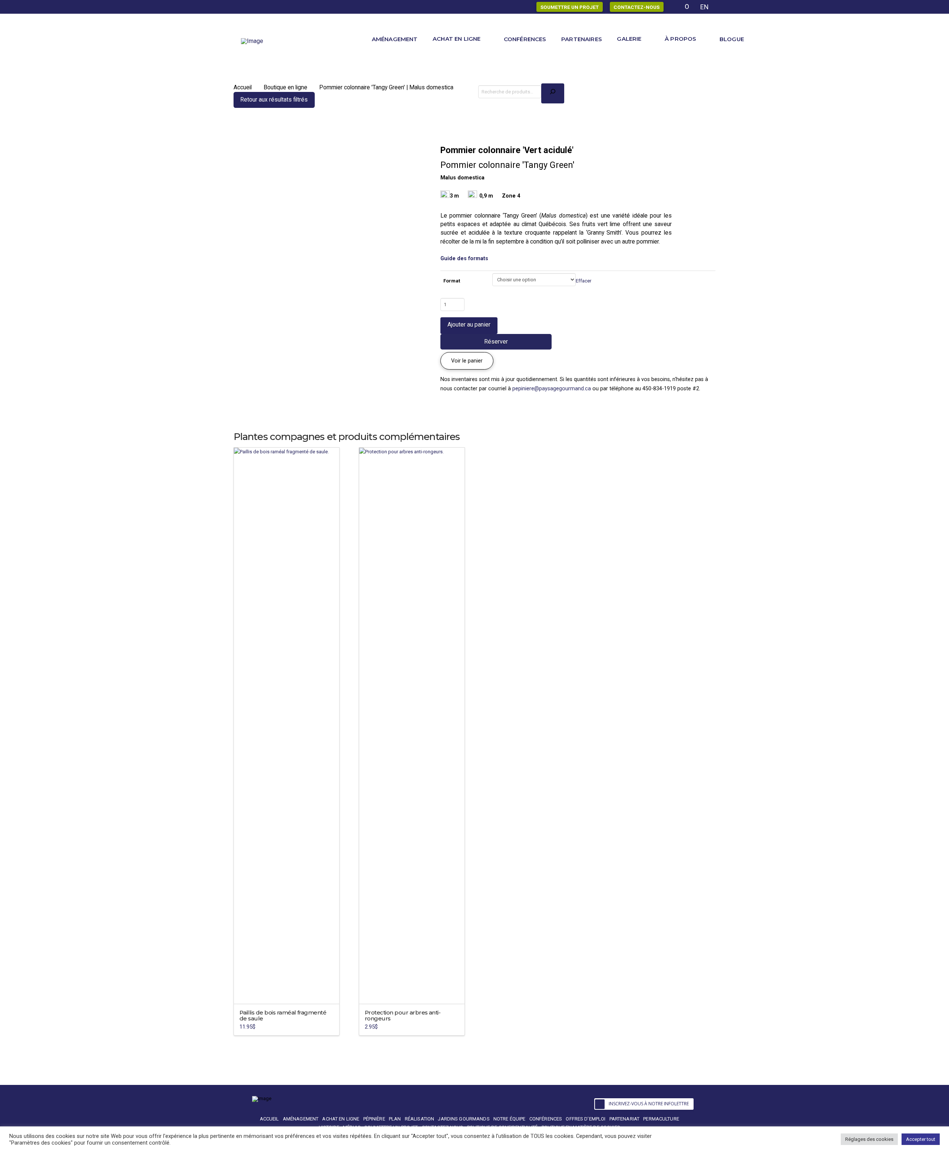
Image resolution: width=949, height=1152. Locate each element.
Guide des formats (464, 258)
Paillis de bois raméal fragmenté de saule (282, 1015)
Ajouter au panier (468, 324)
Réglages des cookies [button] (869, 1139)
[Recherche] (552, 93)
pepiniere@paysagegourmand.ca (551, 388)
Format (451, 281)
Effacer (583, 281)
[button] (466, 361)
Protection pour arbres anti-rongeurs (402, 1015)
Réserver (496, 341)
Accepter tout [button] (920, 1139)
